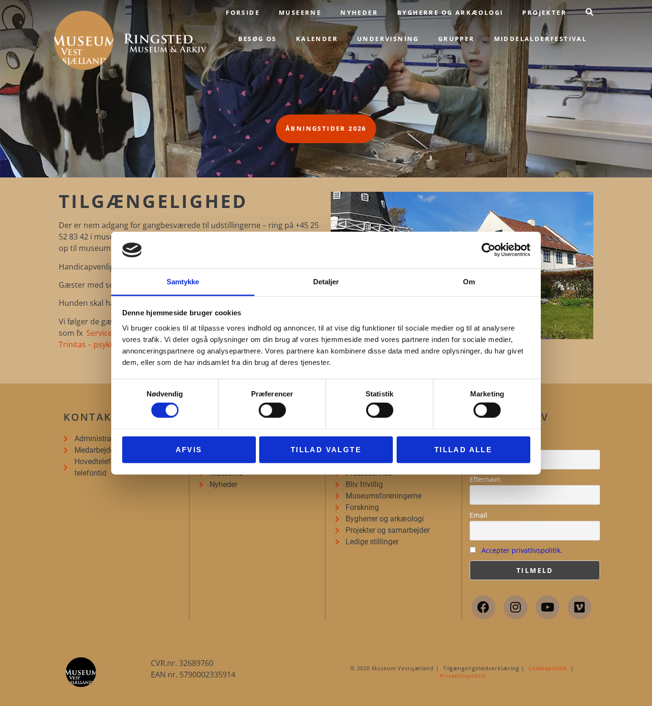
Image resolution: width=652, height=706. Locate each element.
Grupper (456, 38)
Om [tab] (469, 282)
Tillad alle (463, 449)
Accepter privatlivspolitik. (522, 550)
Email (478, 514)
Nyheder (359, 12)
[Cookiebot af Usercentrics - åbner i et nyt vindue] (488, 250)
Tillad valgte (326, 449)
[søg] (589, 12)
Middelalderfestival (540, 38)
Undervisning (388, 38)
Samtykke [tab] (183, 282)
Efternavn (485, 479)
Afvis (189, 449)
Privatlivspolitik (463, 675)
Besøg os (257, 38)
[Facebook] (483, 607)
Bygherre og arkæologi (450, 12)
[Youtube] (547, 607)
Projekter (544, 12)
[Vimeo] (579, 607)
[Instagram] (515, 607)
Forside (243, 12)
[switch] (272, 410)
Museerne (300, 12)
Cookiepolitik (547, 668)
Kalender (317, 38)
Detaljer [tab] (326, 282)
